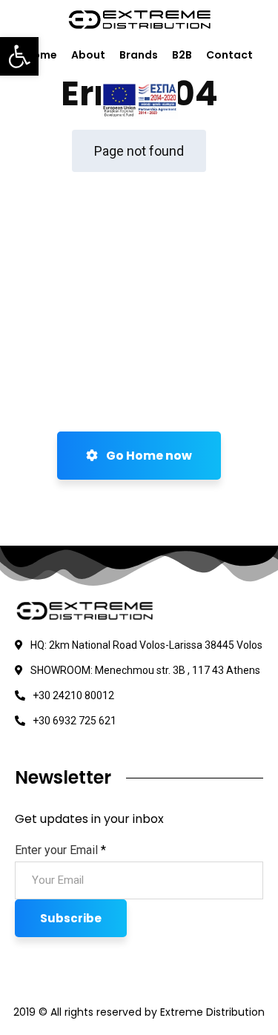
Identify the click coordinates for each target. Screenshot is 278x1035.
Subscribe (71, 918)
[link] (19, 56)
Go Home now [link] (148, 455)
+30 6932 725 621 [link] (74, 721)
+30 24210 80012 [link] (73, 695)
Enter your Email (60, 850)
